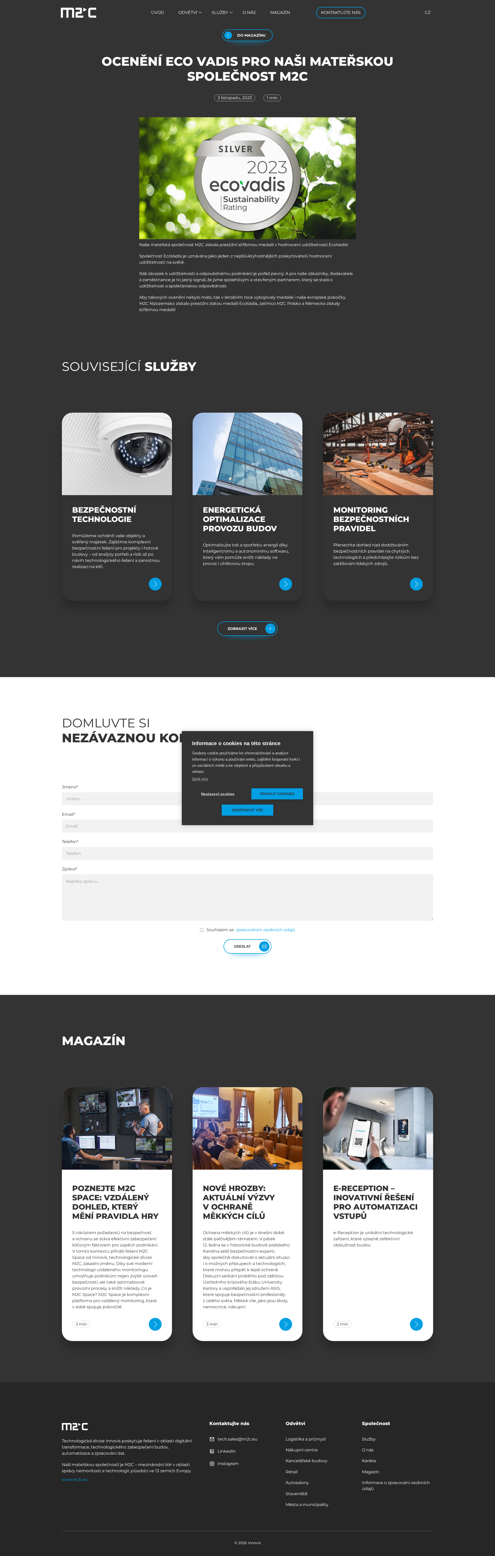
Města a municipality (307, 1504)
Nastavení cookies (217, 794)
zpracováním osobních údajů (265, 929)
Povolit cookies (277, 794)
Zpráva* (69, 869)
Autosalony (297, 1482)
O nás (249, 12)
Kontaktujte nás (341, 12)
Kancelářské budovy (306, 1460)
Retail (292, 1471)
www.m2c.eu (75, 1479)
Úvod (157, 12)
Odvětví (187, 12)
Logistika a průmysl (306, 1439)
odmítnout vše (247, 810)
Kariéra (369, 1460)
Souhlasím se (251, 929)
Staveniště (297, 1493)
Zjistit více (200, 779)
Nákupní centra (302, 1449)
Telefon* (70, 841)
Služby (220, 12)
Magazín (280, 12)
